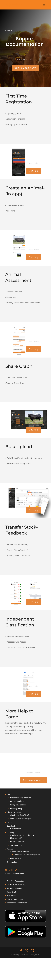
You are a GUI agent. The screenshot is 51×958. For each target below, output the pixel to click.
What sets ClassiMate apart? (21, 818)
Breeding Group (16, 808)
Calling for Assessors (18, 805)
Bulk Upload (11, 895)
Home (9, 795)
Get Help (34, 170)
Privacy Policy (15, 858)
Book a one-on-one (33, 780)
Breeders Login (13, 862)
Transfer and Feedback (16, 899)
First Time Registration (15, 881)
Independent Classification (17, 903)
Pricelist (10, 822)
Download (11, 826)
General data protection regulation (27, 854)
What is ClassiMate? (14, 812)
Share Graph (11, 892)
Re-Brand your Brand (18, 842)
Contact (10, 849)
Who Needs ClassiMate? (19, 815)
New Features (15, 829)
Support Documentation (19, 852)
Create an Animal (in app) (16, 884)
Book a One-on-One (25, 67)
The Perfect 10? (16, 845)
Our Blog (10, 832)
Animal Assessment (14, 888)
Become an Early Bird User (20, 797)
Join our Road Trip (17, 801)
